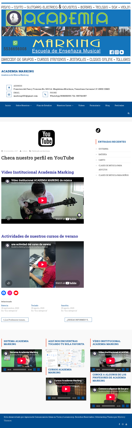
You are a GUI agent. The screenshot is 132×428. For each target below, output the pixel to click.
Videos (81, 105)
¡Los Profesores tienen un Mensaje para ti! (16, 320)
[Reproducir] (4, 369)
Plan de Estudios (44, 105)
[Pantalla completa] (38, 369)
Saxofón (65, 305)
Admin (24, 151)
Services (46, 151)
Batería (4, 305)
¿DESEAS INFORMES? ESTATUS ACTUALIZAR (79, 320)
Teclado (34, 305)
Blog (107, 105)
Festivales (119, 105)
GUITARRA (103, 149)
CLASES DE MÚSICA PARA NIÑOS (114, 175)
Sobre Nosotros (23, 105)
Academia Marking (17, 71)
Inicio (8, 105)
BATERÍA (103, 154)
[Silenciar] (34, 369)
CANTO (102, 160)
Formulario (95, 105)
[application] (21, 360)
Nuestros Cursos (64, 105)
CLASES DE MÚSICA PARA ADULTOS (110, 167)
